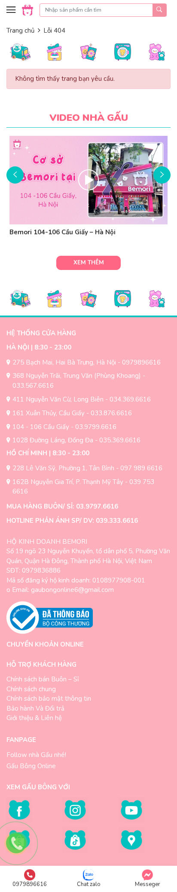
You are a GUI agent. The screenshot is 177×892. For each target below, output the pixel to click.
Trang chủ (20, 30)
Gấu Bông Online (31, 766)
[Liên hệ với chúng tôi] (16, 843)
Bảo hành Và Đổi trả (35, 708)
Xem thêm (88, 263)
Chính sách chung (31, 689)
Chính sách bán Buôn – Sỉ (42, 679)
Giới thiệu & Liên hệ (34, 718)
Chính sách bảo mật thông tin (48, 698)
